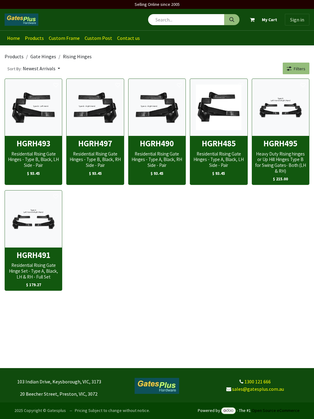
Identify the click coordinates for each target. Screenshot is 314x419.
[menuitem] (13, 38)
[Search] (231, 19)
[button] (34, 68)
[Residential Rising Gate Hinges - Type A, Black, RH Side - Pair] (157, 107)
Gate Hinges (43, 56)
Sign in (297, 20)
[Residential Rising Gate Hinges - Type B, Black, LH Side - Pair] (33, 107)
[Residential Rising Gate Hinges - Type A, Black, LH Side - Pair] (218, 107)
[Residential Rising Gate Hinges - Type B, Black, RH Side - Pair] (95, 107)
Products (14, 56)
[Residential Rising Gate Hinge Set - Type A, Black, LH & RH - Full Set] (33, 219)
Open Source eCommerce (276, 410)
